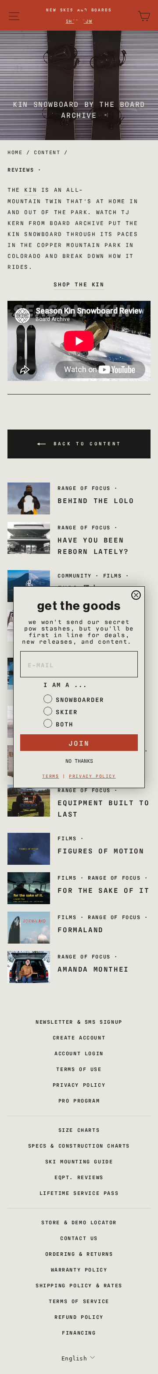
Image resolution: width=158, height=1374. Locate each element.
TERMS (50, 776)
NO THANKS (79, 760)
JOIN (79, 742)
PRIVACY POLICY (92, 776)
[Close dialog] (136, 595)
